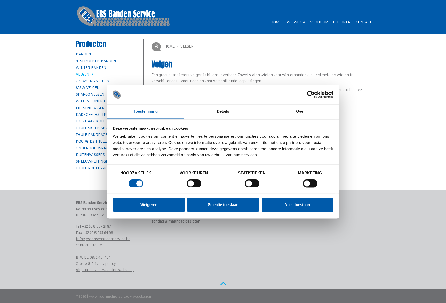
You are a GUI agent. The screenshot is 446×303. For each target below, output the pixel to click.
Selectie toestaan (223, 205)
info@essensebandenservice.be (103, 239)
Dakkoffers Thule (94, 114)
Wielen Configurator (97, 101)
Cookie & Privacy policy (96, 263)
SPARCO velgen (90, 94)
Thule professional (95, 168)
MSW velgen (88, 87)
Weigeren (148, 205)
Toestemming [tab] (145, 111)
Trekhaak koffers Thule (100, 121)
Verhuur (319, 22)
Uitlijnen (342, 22)
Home (276, 22)
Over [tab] (300, 111)
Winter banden (91, 67)
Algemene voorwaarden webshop (105, 270)
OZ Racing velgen (92, 81)
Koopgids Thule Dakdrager (103, 141)
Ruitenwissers (90, 154)
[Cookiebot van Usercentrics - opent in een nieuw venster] (310, 94)
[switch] (194, 183)
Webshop (296, 22)
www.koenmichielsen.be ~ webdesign (120, 296)
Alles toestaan (297, 205)
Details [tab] (223, 111)
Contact (363, 22)
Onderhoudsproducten (99, 148)
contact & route (89, 245)
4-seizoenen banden (96, 61)
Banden (83, 54)
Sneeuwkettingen (93, 161)
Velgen (84, 74)
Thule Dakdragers (94, 134)
